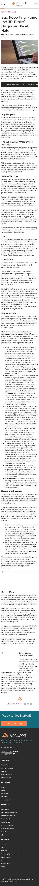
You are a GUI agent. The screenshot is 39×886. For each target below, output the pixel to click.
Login (3, 4)
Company (5, 840)
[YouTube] (11, 747)
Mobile (3, 771)
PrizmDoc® (5, 809)
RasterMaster (6, 822)
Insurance (4, 794)
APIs (2, 835)
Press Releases (6, 857)
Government (5, 800)
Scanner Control (6, 775)
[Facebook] (2, 747)
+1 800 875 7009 (6, 752)
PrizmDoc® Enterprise (9, 813)
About (3, 848)
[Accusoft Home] (19, 4)
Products (5, 805)
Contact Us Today (14, 723)
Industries (5, 782)
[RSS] (14, 747)
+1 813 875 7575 (6, 754)
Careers (4, 851)
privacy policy (14, 881)
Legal (3, 790)
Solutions (5, 760)
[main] (19, 360)
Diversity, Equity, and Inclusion (11, 854)
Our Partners (5, 864)
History (3, 860)
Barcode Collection (7, 829)
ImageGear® (5, 819)
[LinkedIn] (8, 747)
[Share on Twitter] (28, 703)
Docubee (4, 832)
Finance (4, 787)
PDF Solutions (6, 778)
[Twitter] (5, 747)
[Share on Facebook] (25, 703)
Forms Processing (7, 768)
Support (4, 844)
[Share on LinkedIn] (31, 703)
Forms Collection (7, 825)
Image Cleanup (6, 765)
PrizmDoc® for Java (8, 816)
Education (4, 797)
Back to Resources (8, 12)
